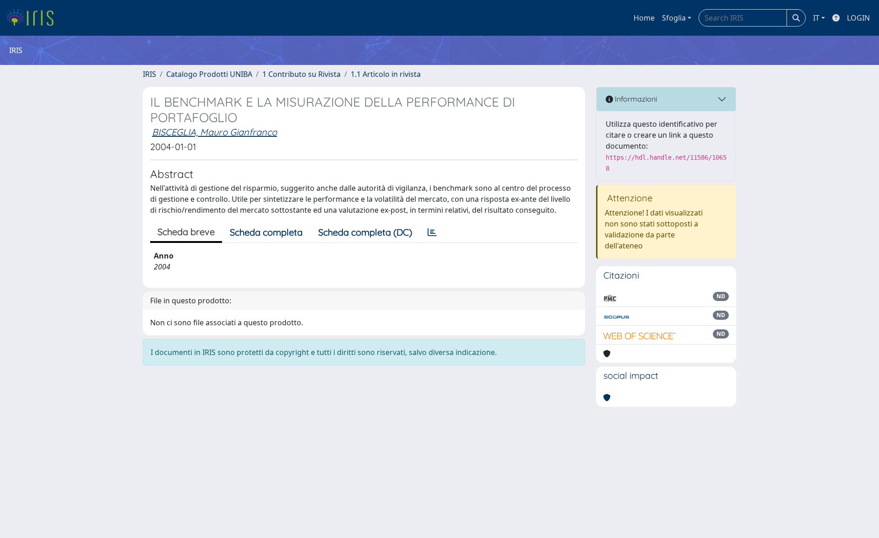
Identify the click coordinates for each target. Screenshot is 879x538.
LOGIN (858, 18)
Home (644, 18)
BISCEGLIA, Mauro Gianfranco (214, 132)
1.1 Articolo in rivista (386, 74)
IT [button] (816, 18)
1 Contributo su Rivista (301, 74)
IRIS (149, 74)
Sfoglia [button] (674, 18)
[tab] (432, 232)
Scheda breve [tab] (186, 231)
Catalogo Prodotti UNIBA (209, 74)
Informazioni (635, 98)
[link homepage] (33, 17)
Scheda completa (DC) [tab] (365, 232)
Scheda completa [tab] (266, 232)
